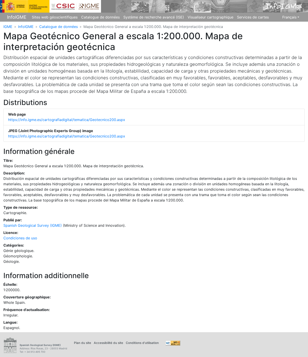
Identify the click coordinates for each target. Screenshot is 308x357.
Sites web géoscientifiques (55, 17)
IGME (7, 26)
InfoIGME (16, 17)
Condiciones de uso (20, 238)
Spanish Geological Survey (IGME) (32, 225)
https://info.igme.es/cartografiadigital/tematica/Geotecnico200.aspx (66, 119)
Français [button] (289, 17)
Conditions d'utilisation (142, 343)
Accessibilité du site (108, 343)
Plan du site (82, 343)
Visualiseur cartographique (210, 17)
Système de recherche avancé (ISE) (153, 17)
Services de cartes (253, 17)
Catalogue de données (100, 17)
